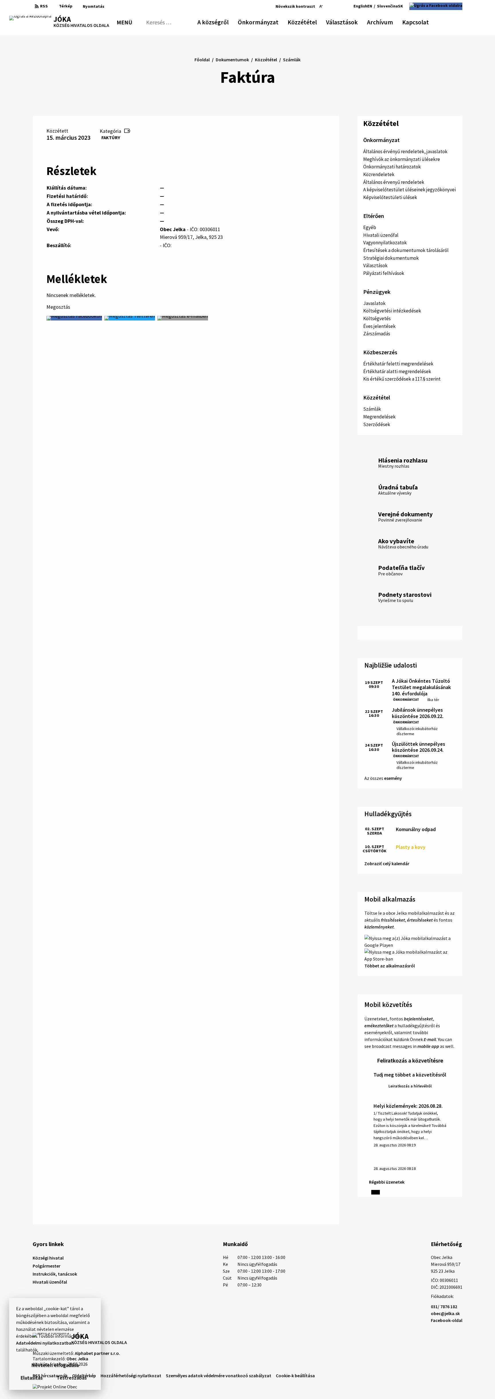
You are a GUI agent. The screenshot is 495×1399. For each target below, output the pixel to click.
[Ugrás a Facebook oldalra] (435, 6)
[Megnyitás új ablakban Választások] (355, 21)
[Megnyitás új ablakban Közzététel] (314, 21)
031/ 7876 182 (444, 1306)
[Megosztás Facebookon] (74, 318)
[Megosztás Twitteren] (129, 318)
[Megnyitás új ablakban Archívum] (390, 21)
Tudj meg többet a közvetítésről (410, 1074)
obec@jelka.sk (445, 1313)
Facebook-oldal (446, 1320)
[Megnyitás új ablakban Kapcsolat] (424, 21)
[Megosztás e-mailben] (182, 318)
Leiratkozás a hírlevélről (410, 1086)
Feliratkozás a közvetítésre (410, 1060)
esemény (393, 778)
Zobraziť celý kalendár (386, 863)
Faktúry (110, 137)
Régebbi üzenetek (386, 1182)
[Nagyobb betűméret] (336, 6)
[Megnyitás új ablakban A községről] (226, 21)
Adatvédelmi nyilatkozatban (45, 1343)
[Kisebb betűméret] (321, 6)
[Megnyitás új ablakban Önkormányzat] (275, 21)
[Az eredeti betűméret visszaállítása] (328, 6)
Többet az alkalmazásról (389, 966)
